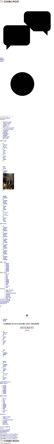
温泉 (4, 411)
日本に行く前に (7, 416)
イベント (5, 410)
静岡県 (4, 391)
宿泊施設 (5, 422)
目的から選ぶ (3, 395)
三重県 (4, 388)
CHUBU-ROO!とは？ (5, 381)
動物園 (4, 405)
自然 (4, 402)
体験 (4, 408)
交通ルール (5, 418)
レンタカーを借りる (5, 118)
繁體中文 (2, 59)
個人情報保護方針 (4, 301)
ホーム (1, 428)
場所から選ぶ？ (4, 383)
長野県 (4, 393)
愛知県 (4, 385)
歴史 (4, 401)
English (1, 61)
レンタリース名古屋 (5, 300)
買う (4, 399)
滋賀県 (4, 390)
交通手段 (5, 421)
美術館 (4, 407)
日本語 (1, 58)
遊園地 (4, 404)
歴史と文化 (5, 424)
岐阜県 (4, 387)
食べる (4, 398)
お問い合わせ (3, 303)
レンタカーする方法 (8, 419)
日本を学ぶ (3, 414)
